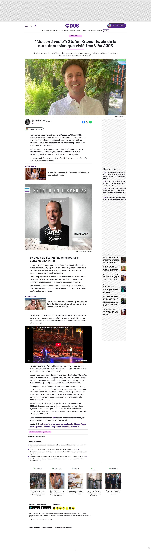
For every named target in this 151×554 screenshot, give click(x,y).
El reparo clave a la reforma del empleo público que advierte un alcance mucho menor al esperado (75, 492)
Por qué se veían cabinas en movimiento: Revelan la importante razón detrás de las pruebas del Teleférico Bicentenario (38, 492)
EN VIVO (106, 30)
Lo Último (45, 30)
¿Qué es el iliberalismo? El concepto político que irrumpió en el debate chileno (113, 492)
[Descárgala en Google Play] (34, 507)
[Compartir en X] (87, 122)
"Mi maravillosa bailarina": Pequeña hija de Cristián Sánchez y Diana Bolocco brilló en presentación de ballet (67, 304)
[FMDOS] (72, 25)
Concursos (92, 30)
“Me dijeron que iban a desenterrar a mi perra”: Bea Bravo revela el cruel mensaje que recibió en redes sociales (94, 492)
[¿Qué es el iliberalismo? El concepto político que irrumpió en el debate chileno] (113, 481)
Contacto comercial (66, 527)
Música (72, 30)
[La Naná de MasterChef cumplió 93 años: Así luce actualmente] (35, 174)
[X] (64, 508)
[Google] (54, 508)
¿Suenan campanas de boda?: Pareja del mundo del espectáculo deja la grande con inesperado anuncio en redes (57, 492)
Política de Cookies (34, 527)
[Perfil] (35, 25)
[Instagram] (60, 508)
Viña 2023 (47, 432)
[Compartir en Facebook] (83, 122)
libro (54, 417)
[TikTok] (67, 508)
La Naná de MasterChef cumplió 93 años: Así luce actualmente (68, 173)
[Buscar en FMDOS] (30, 25)
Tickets (99, 30)
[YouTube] (70, 508)
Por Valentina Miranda (39, 120)
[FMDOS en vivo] (109, 25)
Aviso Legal (57, 527)
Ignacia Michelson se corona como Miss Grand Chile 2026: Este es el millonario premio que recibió (58, 456)
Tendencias (65, 30)
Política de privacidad (46, 527)
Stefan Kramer (36, 432)
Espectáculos (55, 30)
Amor (78, 30)
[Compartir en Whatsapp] (90, 122)
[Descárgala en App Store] (46, 507)
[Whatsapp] (73, 508)
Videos (84, 30)
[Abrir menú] (26, 25)
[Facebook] (57, 508)
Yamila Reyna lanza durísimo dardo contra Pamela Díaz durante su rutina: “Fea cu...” (54, 449)
